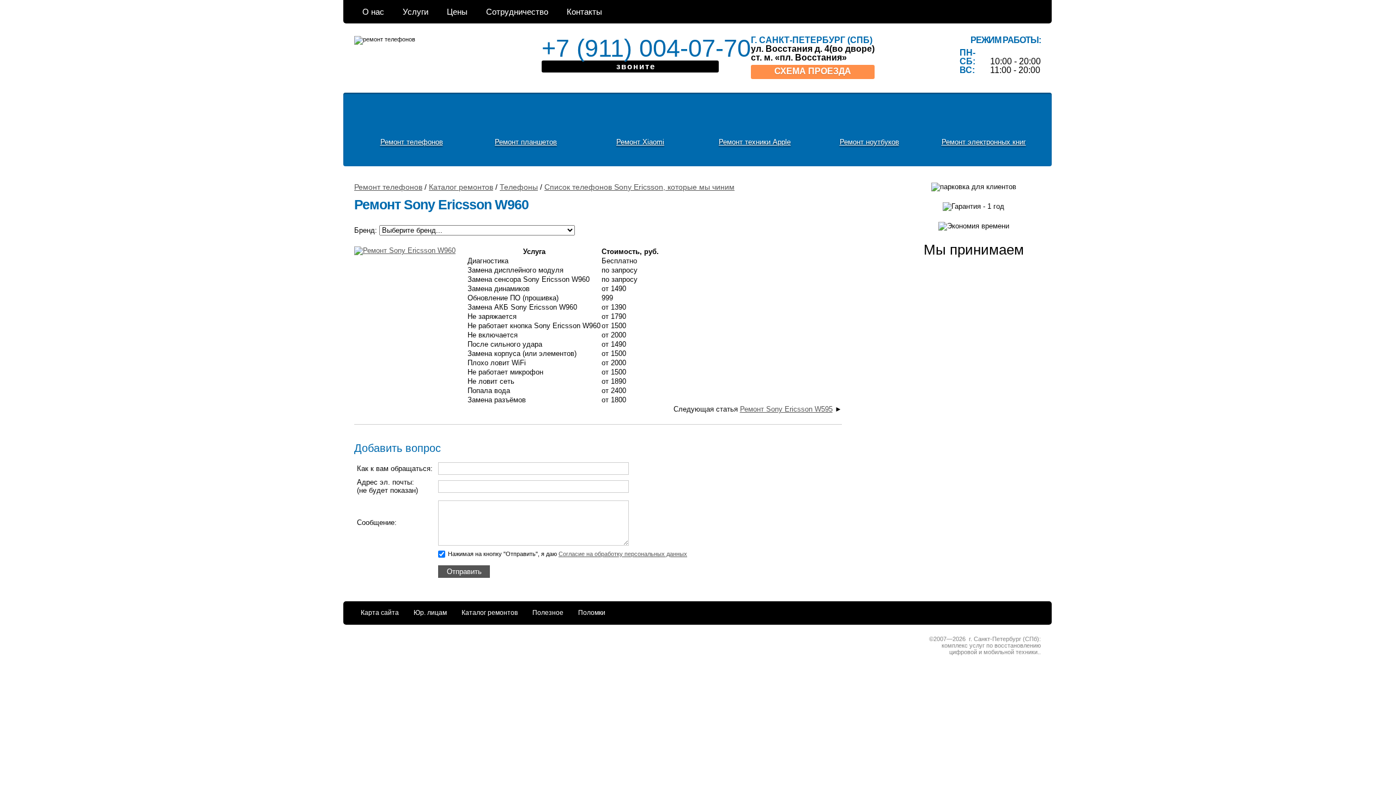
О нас (373, 11)
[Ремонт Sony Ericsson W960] (409, 254)
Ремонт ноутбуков (869, 142)
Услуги (415, 11)
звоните (636, 66)
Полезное (547, 613)
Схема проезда (812, 71)
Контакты (584, 11)
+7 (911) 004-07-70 (630, 48)
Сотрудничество (517, 11)
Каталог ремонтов (490, 613)
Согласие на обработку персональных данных (623, 554)
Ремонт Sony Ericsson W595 (786, 409)
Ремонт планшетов (526, 142)
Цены (457, 11)
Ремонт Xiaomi (640, 142)
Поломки (591, 613)
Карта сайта (380, 613)
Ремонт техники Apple (755, 142)
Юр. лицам (430, 613)
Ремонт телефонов (411, 142)
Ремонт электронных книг (984, 142)
